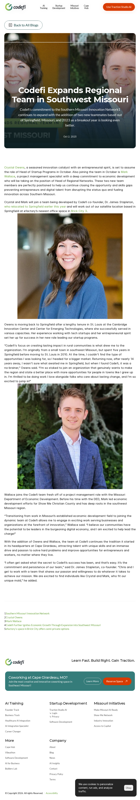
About (52, 747)
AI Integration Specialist (17, 726)
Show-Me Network (103, 715)
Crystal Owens (14, 167)
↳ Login (53, 713)
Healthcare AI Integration (17, 720)
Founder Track (12, 709)
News (52, 757)
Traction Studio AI (58, 709)
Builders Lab (11, 768)
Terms (53, 779)
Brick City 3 (79, 211)
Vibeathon (10, 752)
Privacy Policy (56, 774)
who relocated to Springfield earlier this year (35, 206)
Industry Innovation (103, 720)
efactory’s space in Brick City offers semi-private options (37, 628)
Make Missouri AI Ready (106, 709)
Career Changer (13, 731)
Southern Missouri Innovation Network (28, 613)
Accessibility (52, 793)
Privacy (55, 716)
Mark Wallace (14, 621)
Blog (52, 752)
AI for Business (12, 763)
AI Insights (55, 763)
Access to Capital (102, 726)
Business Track (12, 715)
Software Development (61, 721)
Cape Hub (10, 747)
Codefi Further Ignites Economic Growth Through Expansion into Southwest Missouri (53, 624)
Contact (53, 768)
